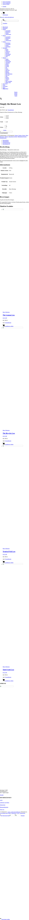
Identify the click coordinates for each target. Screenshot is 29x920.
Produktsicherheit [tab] (6, 142)
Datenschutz (2, 804)
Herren (23, 135)
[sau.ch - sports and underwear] (7, 17)
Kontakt (4, 6)
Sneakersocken (3, 138)
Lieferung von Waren (4, 802)
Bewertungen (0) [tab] (6, 144)
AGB (1, 800)
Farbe (1, 121)
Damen (16, 135)
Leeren (4, 130)
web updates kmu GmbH (5, 813)
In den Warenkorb (4, 133)
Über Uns (2, 809)
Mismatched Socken (12, 136)
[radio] (7, 115)
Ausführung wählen (9, 326)
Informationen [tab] (6, 141)
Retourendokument (4, 807)
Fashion (20, 135)
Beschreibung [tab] (6, 140)
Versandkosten (11, 110)
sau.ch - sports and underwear (14, 811)
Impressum (13, 813)
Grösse (1, 117)
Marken (6, 136)
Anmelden (5, 23)
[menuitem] (16, 6)
